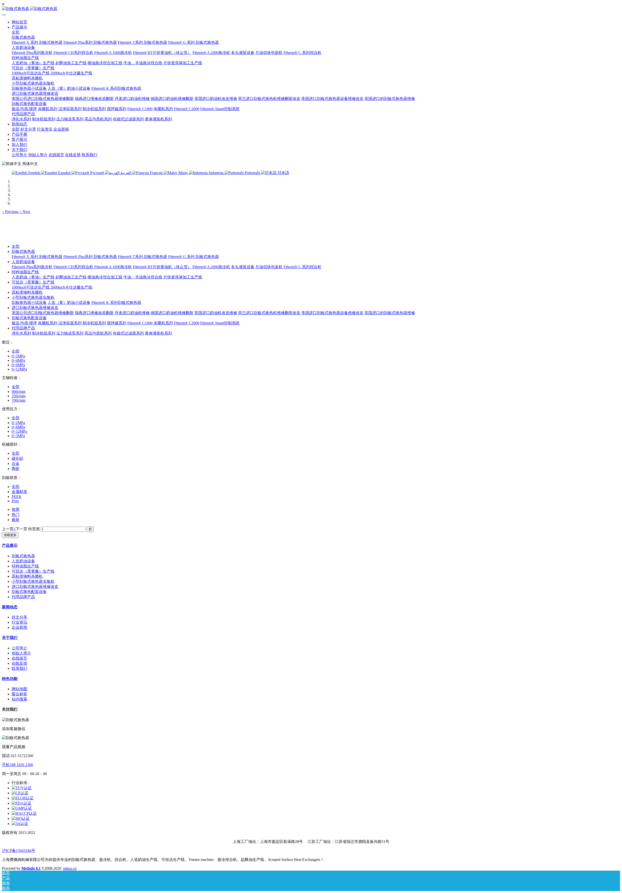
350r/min (19, 396)
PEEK (17, 497)
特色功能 (9, 679)
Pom (15, 501)
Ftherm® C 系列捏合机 (302, 267)
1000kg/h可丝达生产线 (31, 287)
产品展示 (9, 545)
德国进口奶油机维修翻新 (172, 313)
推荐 (15, 509)
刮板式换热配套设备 (29, 318)
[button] (10, 212)
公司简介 (19, 648)
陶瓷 (15, 469)
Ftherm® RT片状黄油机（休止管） (162, 267)
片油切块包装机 (269, 267)
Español (64, 173)
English (34, 173)
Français (156, 173)
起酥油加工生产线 (70, 277)
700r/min (19, 400)
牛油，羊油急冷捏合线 (142, 277)
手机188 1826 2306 (17, 765)
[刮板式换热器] (311, 8)
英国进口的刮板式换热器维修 (389, 313)
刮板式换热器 (23, 251)
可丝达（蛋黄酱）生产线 (33, 282)
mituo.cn (70, 868)
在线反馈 (19, 663)
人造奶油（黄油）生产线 (33, 277)
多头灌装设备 (242, 267)
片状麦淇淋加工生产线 (182, 277)
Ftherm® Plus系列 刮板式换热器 (90, 257)
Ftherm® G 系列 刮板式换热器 (193, 257)
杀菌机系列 (47, 323)
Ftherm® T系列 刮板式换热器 (142, 257)
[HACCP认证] (24, 813)
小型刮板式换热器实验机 (33, 297)
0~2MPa (18, 356)
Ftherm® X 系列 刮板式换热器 (37, 257)
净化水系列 (21, 333)
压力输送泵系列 (70, 333)
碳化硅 (17, 458)
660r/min (19, 391)
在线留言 (19, 658)
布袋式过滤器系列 (128, 333)
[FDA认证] (21, 803)
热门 (15, 515)
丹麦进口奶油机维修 (132, 313)
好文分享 (19, 617)
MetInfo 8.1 (31, 868)
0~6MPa (18, 365)
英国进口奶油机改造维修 (215, 313)
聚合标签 (19, 694)
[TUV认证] (22, 788)
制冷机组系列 (94, 323)
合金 (15, 463)
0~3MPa (18, 436)
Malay (183, 173)
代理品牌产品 (23, 328)
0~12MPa (19, 369)
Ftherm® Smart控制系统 (220, 323)
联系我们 (19, 668)
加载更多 (10, 535)
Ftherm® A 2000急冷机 (211, 267)
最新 (15, 520)
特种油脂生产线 (25, 272)
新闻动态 (9, 607)
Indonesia (216, 173)
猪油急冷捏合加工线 (104, 277)
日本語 (282, 173)
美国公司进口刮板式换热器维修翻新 (43, 313)
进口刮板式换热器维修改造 (35, 308)
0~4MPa (18, 360)
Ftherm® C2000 (186, 323)
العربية (126, 173)
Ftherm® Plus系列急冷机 (32, 267)
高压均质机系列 (98, 333)
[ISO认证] (21, 818)
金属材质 (19, 492)
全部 (15, 32)
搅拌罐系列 (116, 323)
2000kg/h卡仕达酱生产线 (71, 287)
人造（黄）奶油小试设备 (69, 303)
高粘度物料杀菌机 (27, 292)
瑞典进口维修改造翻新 (94, 313)
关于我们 (9, 638)
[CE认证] (20, 793)
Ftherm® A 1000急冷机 (113, 267)
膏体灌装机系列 (158, 333)
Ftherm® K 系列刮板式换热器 (116, 303)
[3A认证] (20, 824)
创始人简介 (21, 653)
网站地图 (19, 689)
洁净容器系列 (70, 323)
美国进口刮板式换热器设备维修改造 (332, 313)
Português (252, 173)
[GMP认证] (22, 808)
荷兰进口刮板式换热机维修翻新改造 (269, 313)
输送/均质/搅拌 (24, 323)
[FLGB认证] (23, 798)
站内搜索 (19, 699)
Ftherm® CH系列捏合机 (73, 267)
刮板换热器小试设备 (29, 303)
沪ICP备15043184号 (18, 851)
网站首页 (19, 22)
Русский (97, 173)
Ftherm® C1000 (140, 323)
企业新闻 (19, 627)
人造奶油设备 (23, 262)
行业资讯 (19, 622)
